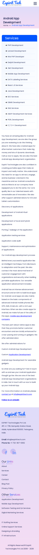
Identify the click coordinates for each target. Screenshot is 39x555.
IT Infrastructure (9, 535)
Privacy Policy (7, 488)
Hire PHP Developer (15, 56)
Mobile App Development (18, 74)
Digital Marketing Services (13, 512)
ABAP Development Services (19, 114)
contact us (6, 394)
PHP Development (15, 45)
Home (5, 25)
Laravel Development (16, 51)
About (4, 466)
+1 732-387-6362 (18, 443)
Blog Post (6, 484)
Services (5, 470)
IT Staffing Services (10, 522)
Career (5, 475)
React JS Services (15, 85)
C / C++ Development (16, 125)
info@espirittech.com (23, 394)
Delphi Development (16, 62)
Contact (5, 479)
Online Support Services (12, 527)
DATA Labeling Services (17, 79)
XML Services (13, 108)
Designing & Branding (11, 531)
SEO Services (13, 96)
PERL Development (15, 119)
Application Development (20, 354)
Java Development (15, 91)
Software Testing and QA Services (16, 508)
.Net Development (15, 68)
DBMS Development (16, 102)
